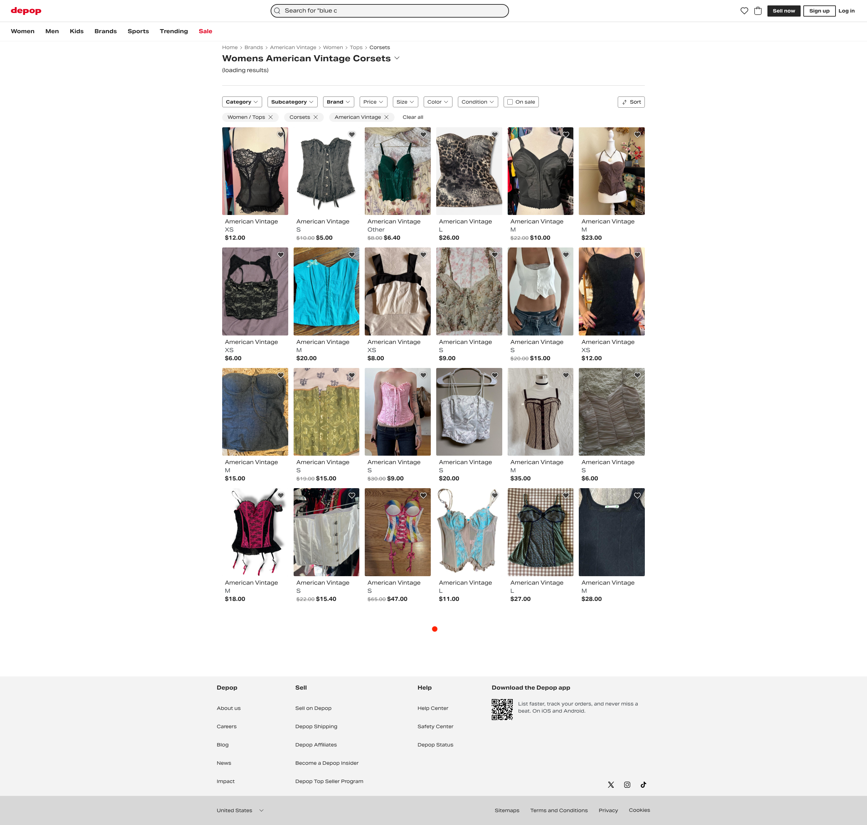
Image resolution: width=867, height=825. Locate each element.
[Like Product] (281, 134)
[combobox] (390, 11)
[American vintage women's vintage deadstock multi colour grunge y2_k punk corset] (469, 171)
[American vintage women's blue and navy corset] (255, 412)
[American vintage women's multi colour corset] (398, 291)
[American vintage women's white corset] (541, 291)
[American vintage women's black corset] (255, 171)
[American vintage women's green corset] (398, 171)
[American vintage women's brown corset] (612, 171)
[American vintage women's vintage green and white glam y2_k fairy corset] (327, 291)
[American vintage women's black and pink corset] (255, 532)
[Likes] (744, 11)
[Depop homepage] (26, 11)
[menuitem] (22, 31)
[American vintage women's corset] (612, 412)
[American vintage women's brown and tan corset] (541, 412)
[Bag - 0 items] (758, 11)
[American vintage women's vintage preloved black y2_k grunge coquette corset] (612, 291)
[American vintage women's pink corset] (398, 412)
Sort (635, 102)
